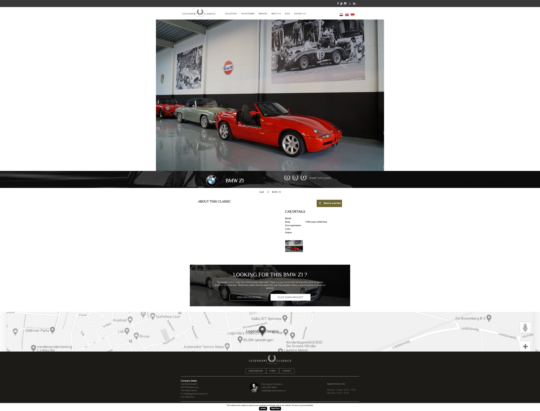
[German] (353, 14)
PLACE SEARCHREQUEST (290, 297)
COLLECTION (231, 14)
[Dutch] (341, 14)
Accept (263, 408)
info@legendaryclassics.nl (195, 393)
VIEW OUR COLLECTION (249, 297)
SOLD (287, 14)
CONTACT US (300, 14)
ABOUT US (276, 14)
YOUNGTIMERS (247, 14)
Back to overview (332, 203)
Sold (261, 192)
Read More (275, 408)
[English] (347, 14)
